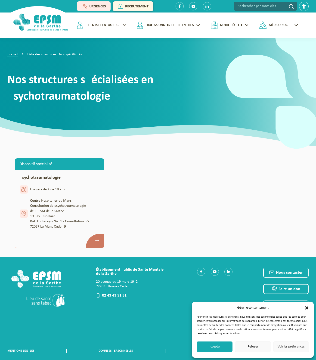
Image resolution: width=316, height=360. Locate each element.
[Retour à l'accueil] (39, 20)
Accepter (214, 346)
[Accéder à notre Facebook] (201, 272)
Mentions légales (20, 351)
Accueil (12, 54)
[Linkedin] (207, 6)
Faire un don (289, 289)
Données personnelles (116, 351)
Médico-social (280, 25)
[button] (306, 308)
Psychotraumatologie (40, 177)
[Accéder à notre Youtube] (215, 272)
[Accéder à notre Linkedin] (228, 272)
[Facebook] (180, 6)
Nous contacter (289, 272)
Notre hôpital (231, 25)
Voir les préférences (291, 346)
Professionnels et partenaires (169, 25)
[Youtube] (193, 6)
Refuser (253, 346)
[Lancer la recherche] (291, 6)
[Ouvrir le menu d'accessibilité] (304, 6)
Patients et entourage (102, 25)
